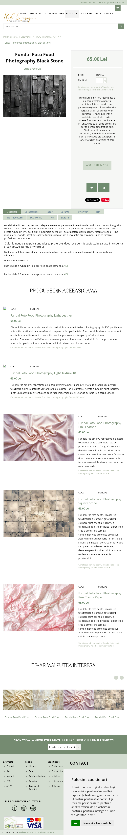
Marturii (10, 776)
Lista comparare (59, 781)
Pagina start (10, 36)
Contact (10, 766)
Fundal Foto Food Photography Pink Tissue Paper (99, 595)
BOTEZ (42, 13)
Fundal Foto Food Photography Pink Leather (78, 717)
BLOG (98, 13)
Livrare (32, 766)
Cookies (33, 781)
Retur (31, 771)
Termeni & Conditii (34, 787)
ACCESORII (86, 13)
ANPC (9, 785)
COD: (81, 75)
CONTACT (108, 13)
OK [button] (75, 823)
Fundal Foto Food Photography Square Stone (108, 717)
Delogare (55, 785)
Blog (8, 771)
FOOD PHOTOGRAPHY (47, 36)
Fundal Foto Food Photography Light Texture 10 (43, 373)
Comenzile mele (59, 771)
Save (107, 200)
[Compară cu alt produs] (103, 187)
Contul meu (57, 766)
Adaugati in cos (97, 165)
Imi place (55, 776)
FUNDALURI (72, 13)
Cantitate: (83, 80)
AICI (66, 265)
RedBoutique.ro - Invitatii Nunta (36, 832)
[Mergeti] (78, 747)
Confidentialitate (37, 776)
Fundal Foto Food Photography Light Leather (41, 315)
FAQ (8, 781)
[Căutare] (121, 26)
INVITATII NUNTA (28, 13)
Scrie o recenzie (32, 68)
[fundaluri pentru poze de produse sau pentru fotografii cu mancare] (34, 96)
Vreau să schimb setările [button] (97, 823)
